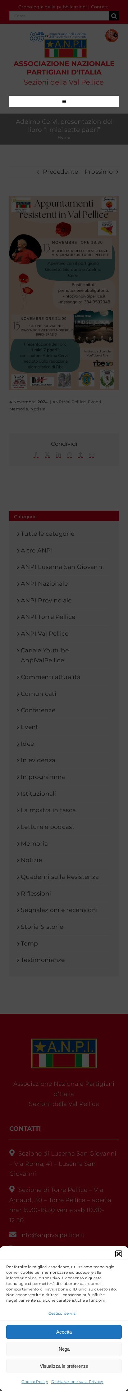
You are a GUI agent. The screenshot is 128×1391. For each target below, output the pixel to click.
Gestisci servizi (62, 1313)
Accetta (64, 1332)
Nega (64, 1349)
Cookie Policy (34, 1381)
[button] (119, 1254)
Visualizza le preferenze (64, 1366)
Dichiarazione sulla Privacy (77, 1381)
